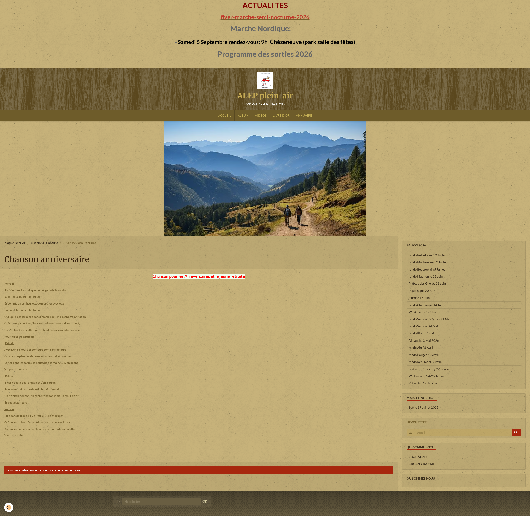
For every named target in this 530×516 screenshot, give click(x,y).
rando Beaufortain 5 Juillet (427, 269)
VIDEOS (260, 115)
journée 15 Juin (419, 298)
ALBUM (243, 115)
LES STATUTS (418, 457)
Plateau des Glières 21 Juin (427, 283)
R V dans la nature (44, 243)
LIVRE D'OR (281, 115)
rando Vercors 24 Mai (423, 326)
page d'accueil (15, 243)
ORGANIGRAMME (422, 464)
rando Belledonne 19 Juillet (427, 255)
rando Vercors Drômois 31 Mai (429, 319)
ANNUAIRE (304, 115)
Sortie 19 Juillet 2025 (423, 407)
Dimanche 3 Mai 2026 (424, 340)
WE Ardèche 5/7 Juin (423, 312)
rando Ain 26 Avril (421, 347)
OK (516, 432)
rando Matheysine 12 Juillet (428, 262)
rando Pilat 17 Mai (421, 333)
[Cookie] (8, 507)
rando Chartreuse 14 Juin (426, 305)
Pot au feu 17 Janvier (423, 383)
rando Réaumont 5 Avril (425, 362)
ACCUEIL (224, 115)
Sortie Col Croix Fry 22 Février (429, 369)
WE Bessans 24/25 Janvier (427, 376)
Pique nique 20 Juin (422, 291)
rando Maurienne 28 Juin (426, 276)
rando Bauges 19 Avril (424, 355)
